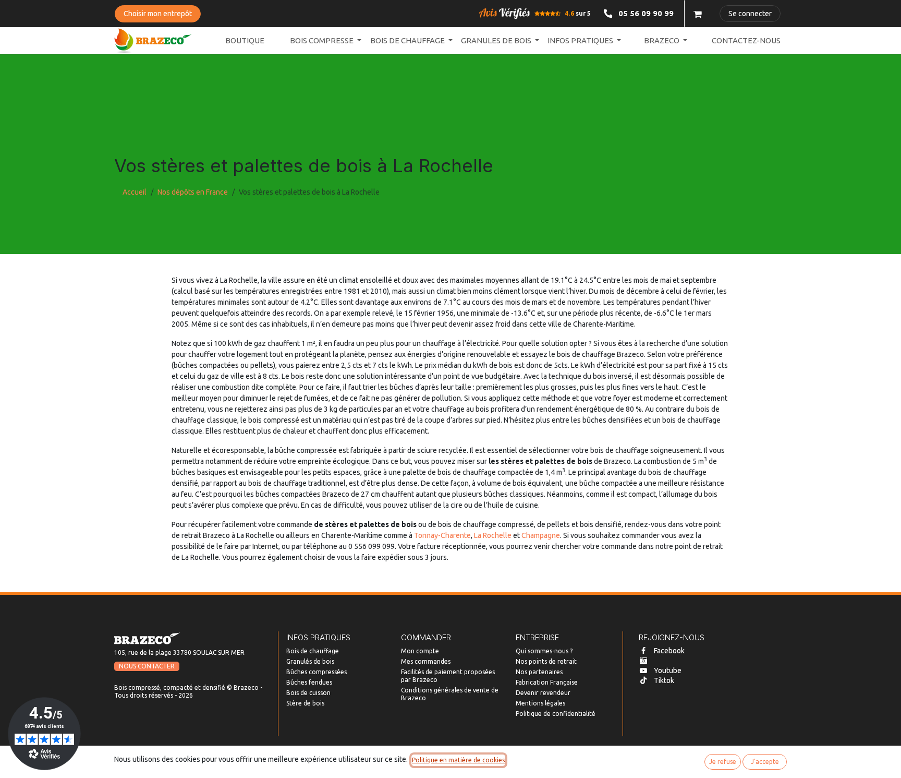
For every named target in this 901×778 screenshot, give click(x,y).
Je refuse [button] (722, 761)
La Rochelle (493, 535)
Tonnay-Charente (442, 535)
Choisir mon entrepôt (158, 13)
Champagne (540, 535)
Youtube (667, 670)
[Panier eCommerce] (697, 13)
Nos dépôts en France (192, 192)
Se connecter (750, 13)
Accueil (135, 192)
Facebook (669, 651)
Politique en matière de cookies (458, 760)
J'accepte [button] (765, 761)
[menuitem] (244, 41)
